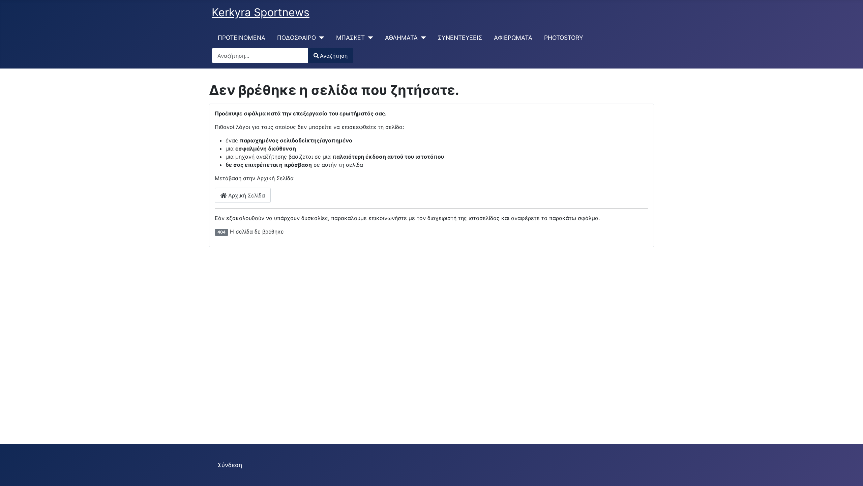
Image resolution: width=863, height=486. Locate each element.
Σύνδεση (230, 464)
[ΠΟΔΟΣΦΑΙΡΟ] (320, 37)
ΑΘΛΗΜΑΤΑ (401, 37)
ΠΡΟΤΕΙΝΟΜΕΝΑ (241, 37)
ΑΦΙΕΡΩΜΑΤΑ (513, 37)
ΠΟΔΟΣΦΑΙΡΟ (296, 37)
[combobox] (260, 55)
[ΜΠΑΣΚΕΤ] (369, 37)
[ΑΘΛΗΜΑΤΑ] (422, 37)
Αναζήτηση (334, 55)
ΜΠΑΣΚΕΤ (350, 37)
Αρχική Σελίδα (246, 195)
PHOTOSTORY (563, 37)
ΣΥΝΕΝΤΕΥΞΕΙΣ (460, 37)
